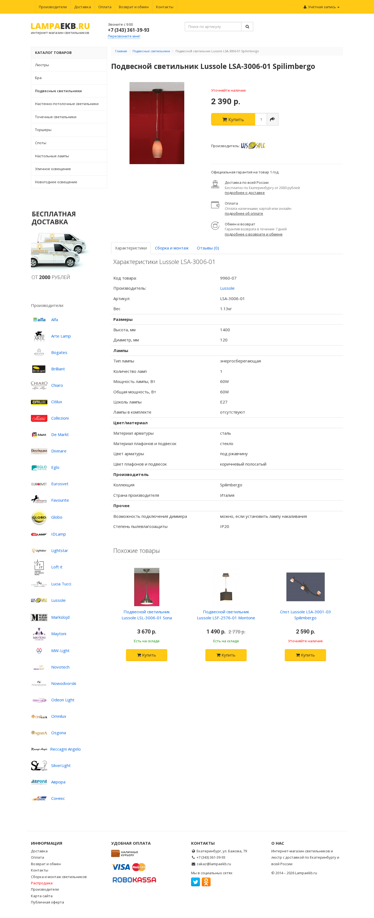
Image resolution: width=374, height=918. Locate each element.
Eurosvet (59, 483)
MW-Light (60, 650)
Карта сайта (42, 895)
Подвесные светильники (151, 51)
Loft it (56, 567)
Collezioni (60, 418)
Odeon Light (62, 699)
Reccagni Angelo (65, 749)
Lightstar (59, 550)
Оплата (104, 6)
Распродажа (42, 883)
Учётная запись (322, 6)
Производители (53, 6)
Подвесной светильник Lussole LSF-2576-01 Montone (226, 614)
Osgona (58, 732)
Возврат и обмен (134, 6)
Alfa (54, 319)
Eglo (55, 467)
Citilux (56, 401)
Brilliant (58, 368)
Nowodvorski (63, 683)
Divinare (59, 451)
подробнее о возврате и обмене (254, 234)
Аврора (58, 782)
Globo (56, 517)
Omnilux (58, 716)
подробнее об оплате (244, 213)
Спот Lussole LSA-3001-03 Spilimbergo (305, 614)
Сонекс (58, 798)
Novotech (60, 667)
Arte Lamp (61, 336)
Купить (148, 655)
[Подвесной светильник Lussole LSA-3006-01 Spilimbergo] (157, 123)
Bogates (59, 352)
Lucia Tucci (61, 583)
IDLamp (58, 534)
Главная (121, 51)
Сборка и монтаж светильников (59, 876)
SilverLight (61, 765)
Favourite (60, 500)
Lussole (58, 600)
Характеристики (131, 248)
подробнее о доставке (245, 192)
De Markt (60, 434)
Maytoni (58, 633)
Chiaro (57, 385)
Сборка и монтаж (172, 248)
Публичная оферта (47, 902)
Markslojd (60, 617)
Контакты (164, 6)
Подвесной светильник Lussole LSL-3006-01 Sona (147, 614)
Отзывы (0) (208, 248)
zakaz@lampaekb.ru (214, 863)
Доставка (82, 6)
